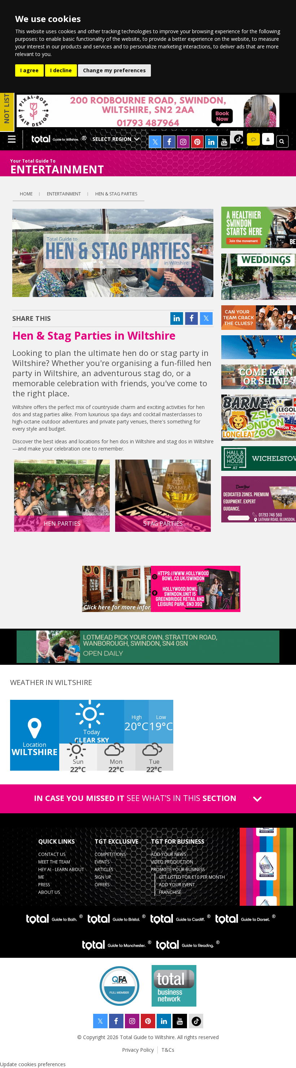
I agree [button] (29, 70)
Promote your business (178, 869)
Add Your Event (177, 885)
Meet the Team (54, 862)
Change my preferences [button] (114, 70)
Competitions (110, 854)
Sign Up (103, 877)
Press (44, 885)
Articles (104, 869)
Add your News (168, 854)
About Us (49, 892)
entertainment (64, 194)
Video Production (172, 862)
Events (102, 862)
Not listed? (6, 102)
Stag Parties (163, 523)
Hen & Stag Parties (116, 194)
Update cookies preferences (33, 1064)
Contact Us (51, 854)
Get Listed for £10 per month (192, 877)
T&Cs (167, 1049)
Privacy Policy (138, 1049)
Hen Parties (62, 523)
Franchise (170, 892)
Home (26, 194)
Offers (102, 885)
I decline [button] (61, 70)
